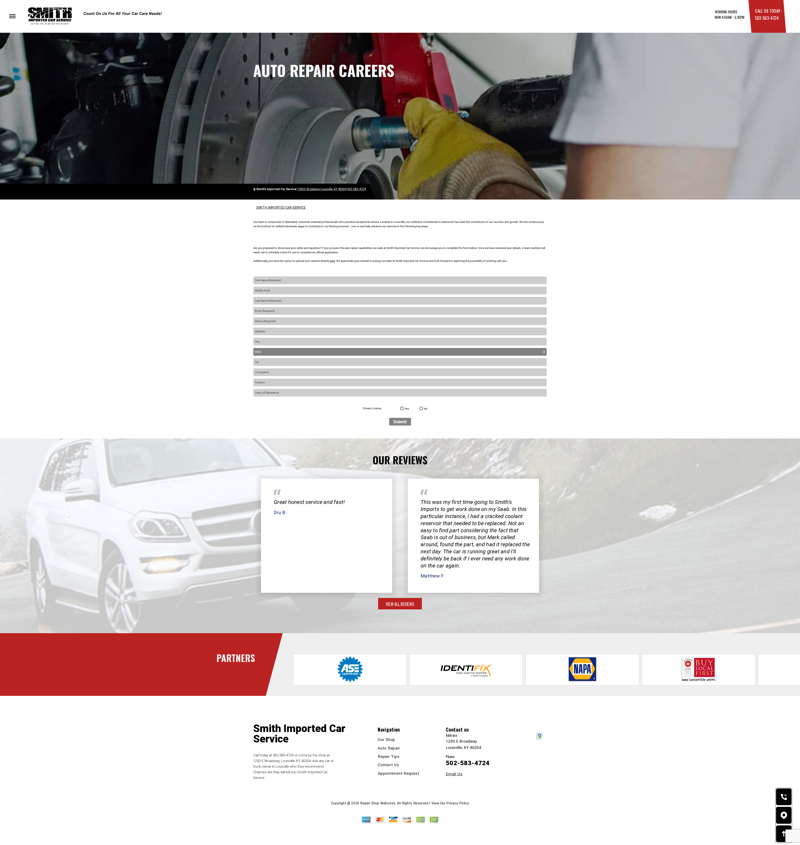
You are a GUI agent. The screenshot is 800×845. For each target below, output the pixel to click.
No (426, 408)
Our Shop (386, 739)
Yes (407, 408)
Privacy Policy (457, 803)
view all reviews (400, 603)
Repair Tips (388, 756)
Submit (400, 421)
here (332, 260)
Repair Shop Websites (377, 803)
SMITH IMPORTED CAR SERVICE (281, 208)
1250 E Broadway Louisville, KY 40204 (321, 189)
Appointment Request (398, 773)
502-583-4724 (767, 18)
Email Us (454, 774)
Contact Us (388, 764)
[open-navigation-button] (12, 16)
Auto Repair (389, 748)
